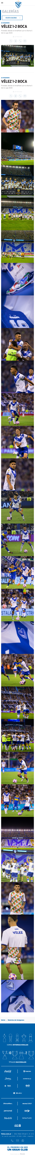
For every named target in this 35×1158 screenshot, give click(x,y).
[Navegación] (2, 2)
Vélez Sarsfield (18, 4)
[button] (11, 41)
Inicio (3, 1020)
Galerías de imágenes (16, 1020)
